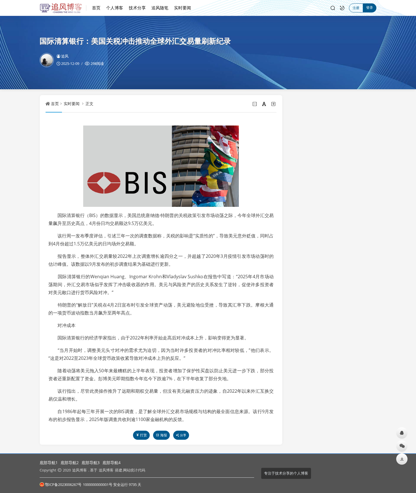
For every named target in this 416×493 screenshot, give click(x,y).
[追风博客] (63, 8)
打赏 (143, 435)
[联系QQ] (402, 432)
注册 (356, 7)
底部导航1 (49, 462)
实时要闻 (182, 7)
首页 (96, 7)
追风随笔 (159, 7)
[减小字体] (255, 104)
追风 (64, 56)
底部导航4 (111, 462)
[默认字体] (264, 104)
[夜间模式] (342, 7)
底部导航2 (70, 462)
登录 (369, 7)
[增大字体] (273, 104)
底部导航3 (91, 462)
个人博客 (114, 7)
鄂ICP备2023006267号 (63, 484)
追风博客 (79, 470)
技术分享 (137, 7)
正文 (89, 103)
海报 (163, 435)
